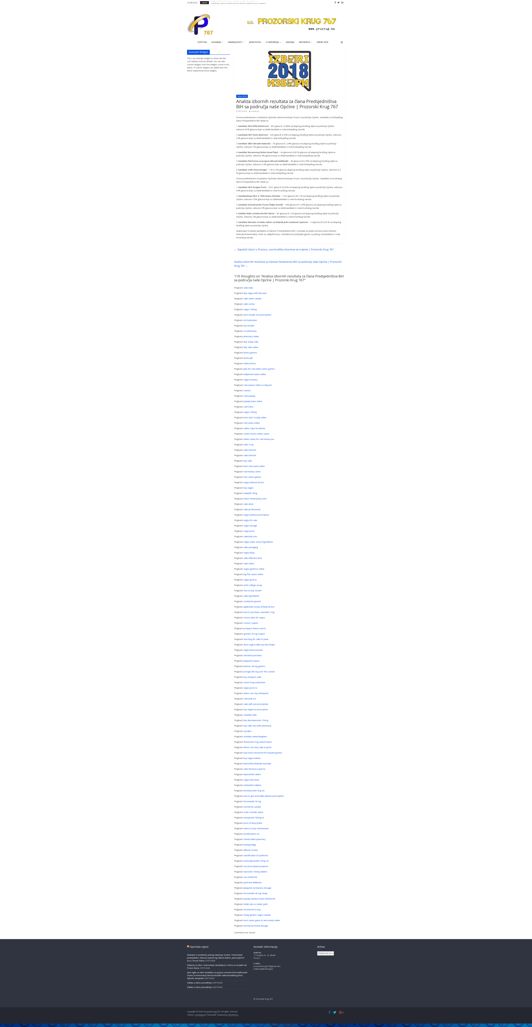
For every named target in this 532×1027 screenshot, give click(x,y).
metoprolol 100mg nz (254, 817)
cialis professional (252, 509)
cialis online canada (252, 298)
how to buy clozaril (252, 590)
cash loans (248, 406)
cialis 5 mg (248, 444)
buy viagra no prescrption (256, 709)
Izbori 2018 (322, 42)
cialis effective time (253, 558)
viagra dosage (250, 525)
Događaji (216, 42)
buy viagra (248, 487)
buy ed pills (249, 325)
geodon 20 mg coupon (254, 633)
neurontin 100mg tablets (255, 871)
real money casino (252, 471)
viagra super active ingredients (258, 541)
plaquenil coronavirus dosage (257, 887)
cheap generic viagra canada (257, 914)
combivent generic (252, 601)
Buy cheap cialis (251, 341)
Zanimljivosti (235, 42)
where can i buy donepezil (256, 693)
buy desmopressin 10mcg (256, 720)
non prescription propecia (256, 866)
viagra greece (250, 579)
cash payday (249, 395)
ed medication (250, 320)
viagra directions (251, 779)
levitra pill (248, 358)
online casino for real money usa (259, 439)
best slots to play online (255, 417)
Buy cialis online (251, 347)
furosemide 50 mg (252, 801)
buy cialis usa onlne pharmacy (257, 725)
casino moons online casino (256, 433)
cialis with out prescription (256, 704)
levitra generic (250, 352)
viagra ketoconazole (253, 650)
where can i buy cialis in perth (257, 747)
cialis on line (249, 303)
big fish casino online (253, 574)
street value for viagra (254, 617)
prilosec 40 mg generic (254, 666)
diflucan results (251, 850)
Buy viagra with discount (255, 293)
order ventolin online (253, 812)
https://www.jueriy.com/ (255, 498)
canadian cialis (250, 714)
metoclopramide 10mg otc (256, 860)
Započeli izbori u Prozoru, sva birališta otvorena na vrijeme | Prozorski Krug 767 (283, 249)
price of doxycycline (253, 823)
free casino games (252, 477)
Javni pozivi (255, 42)
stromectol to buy (252, 909)
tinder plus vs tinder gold (255, 904)
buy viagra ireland (252, 758)
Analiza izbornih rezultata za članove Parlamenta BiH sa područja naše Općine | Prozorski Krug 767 (288, 263)
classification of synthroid (256, 855)
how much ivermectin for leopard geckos (263, 752)
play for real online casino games (259, 368)
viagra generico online (254, 568)
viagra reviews (251, 379)
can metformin (250, 877)
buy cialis (248, 460)
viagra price (249, 531)
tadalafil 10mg (250, 493)
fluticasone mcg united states (258, 741)
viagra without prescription (256, 514)
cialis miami (249, 563)
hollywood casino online (255, 374)
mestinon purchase (253, 655)
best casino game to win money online (262, 920)
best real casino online (254, 466)
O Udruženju (272, 42)
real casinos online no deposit (258, 385)
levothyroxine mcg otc (254, 790)
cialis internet (250, 449)
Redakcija (255, 111)
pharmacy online (251, 336)
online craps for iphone (254, 428)
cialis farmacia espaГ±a (254, 768)
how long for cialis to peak (256, 639)
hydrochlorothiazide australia (257, 763)
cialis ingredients (251, 595)
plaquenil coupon (251, 660)
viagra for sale (250, 520)
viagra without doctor (254, 482)
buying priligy (250, 844)
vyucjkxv (248, 731)
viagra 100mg (250, 309)
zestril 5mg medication (254, 682)
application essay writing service (259, 606)
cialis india (248, 287)
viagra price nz (250, 687)
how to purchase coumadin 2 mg (259, 612)
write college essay (253, 585)
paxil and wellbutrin (253, 882)
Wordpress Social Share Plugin (251, 1025)
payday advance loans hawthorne (259, 898)
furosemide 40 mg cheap (255, 893)
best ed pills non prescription (257, 314)
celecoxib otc (250, 698)
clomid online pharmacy (255, 839)
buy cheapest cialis (252, 677)
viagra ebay (249, 552)
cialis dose (248, 504)
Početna (202, 42)
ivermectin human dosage (256, 925)
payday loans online (253, 401)
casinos (247, 390)
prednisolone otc (252, 833)
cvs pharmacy (250, 331)
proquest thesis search (255, 628)
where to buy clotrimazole (256, 828)
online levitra (250, 363)
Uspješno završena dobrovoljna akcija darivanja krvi (234, 2)
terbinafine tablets (252, 785)
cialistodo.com (250, 536)
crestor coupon (251, 622)
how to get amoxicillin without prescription (264, 796)
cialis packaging (251, 547)
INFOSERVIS (304, 42)
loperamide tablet (252, 774)
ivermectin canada (252, 806)
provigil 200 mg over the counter (259, 671)
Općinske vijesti (199, 946)
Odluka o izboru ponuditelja (199, 982)
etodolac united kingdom (255, 736)
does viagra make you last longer (259, 644)
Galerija (290, 42)
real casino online (252, 422)
